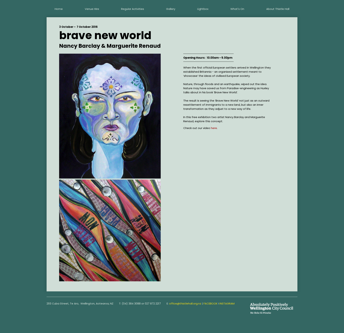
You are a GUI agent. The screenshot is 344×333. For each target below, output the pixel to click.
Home (59, 9)
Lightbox (202, 9)
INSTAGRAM (227, 303)
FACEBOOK (211, 303)
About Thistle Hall (277, 9)
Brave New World (105, 35)
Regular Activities (132, 9)
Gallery (170, 9)
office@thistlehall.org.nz (185, 303)
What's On (237, 9)
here (214, 128)
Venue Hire (92, 9)
